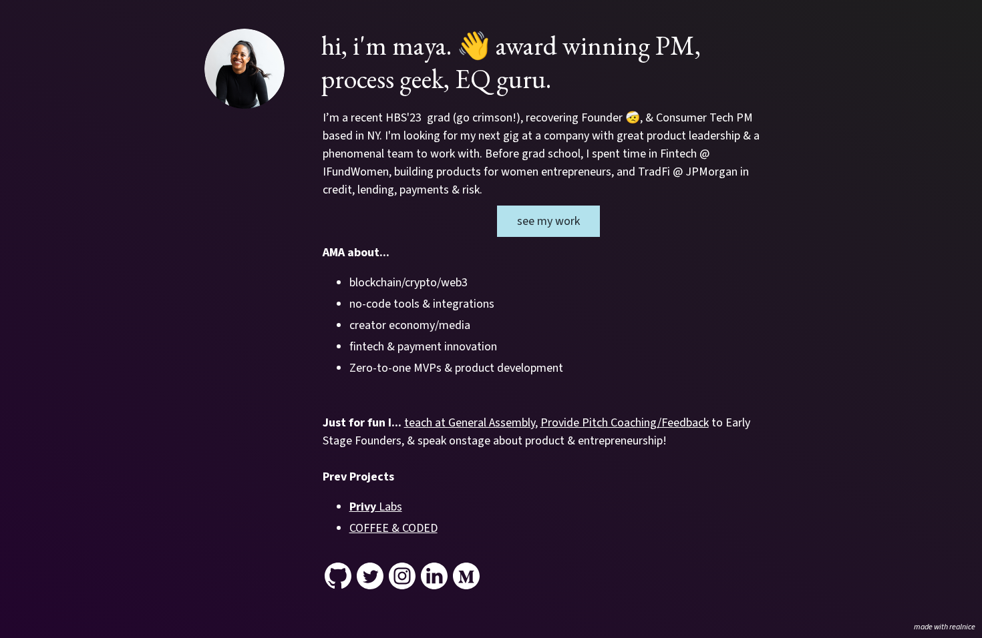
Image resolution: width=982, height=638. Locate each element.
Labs (375, 507)
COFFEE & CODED (393, 528)
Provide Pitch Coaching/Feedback (624, 422)
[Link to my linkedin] (434, 576)
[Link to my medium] (466, 576)
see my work (548, 221)
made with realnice (944, 627)
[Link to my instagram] (402, 576)
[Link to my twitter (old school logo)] (370, 576)
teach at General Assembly (469, 422)
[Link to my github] (338, 576)
